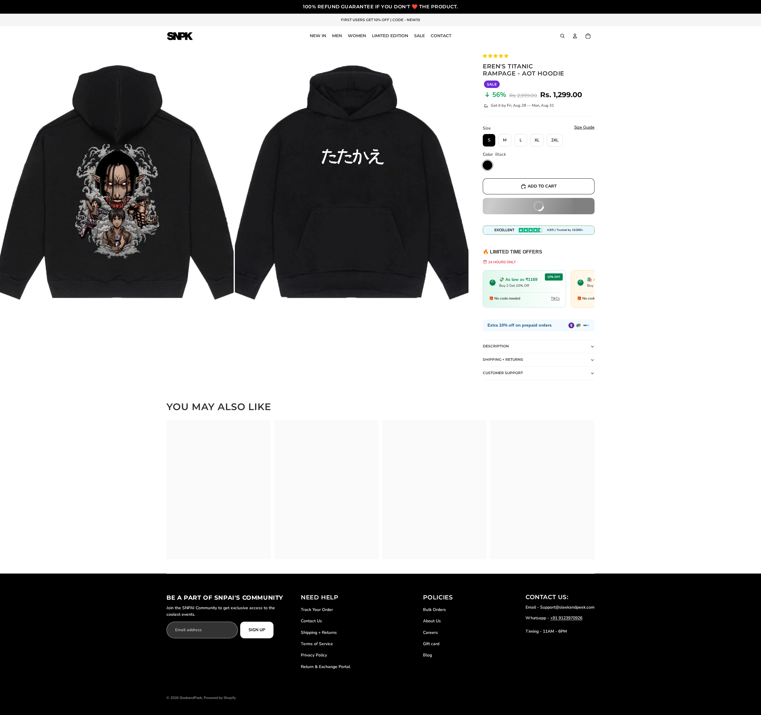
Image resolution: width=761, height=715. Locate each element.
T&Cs (555, 298)
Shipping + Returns (319, 632)
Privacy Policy (314, 655)
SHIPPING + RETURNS (503, 359)
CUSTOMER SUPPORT (503, 373)
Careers (430, 632)
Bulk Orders (434, 609)
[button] (496, 56)
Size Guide (584, 127)
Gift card (431, 644)
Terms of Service (317, 644)
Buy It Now (517, 208)
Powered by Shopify (220, 697)
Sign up (257, 630)
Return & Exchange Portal (325, 667)
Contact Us (311, 621)
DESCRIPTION (496, 346)
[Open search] (562, 35)
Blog (427, 655)
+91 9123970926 (566, 618)
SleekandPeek (191, 697)
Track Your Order (317, 609)
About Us (432, 621)
